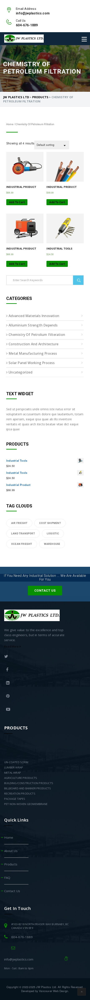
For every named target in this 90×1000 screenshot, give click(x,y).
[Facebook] (37, 670)
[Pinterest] (37, 696)
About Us (11, 851)
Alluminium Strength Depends (33, 325)
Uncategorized (20, 372)
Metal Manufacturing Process (33, 353)
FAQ (7, 877)
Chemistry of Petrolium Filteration (37, 334)
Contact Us (45, 590)
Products (10, 864)
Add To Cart (17, 202)
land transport (23, 533)
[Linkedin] (37, 683)
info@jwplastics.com (18, 959)
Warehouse (52, 544)
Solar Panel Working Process (32, 363)
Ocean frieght (21, 544)
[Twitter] (36, 657)
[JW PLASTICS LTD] (24, 38)
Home (9, 124)
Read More (11, 646)
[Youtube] (37, 709)
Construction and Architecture (33, 344)
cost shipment (50, 523)
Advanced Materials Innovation (34, 315)
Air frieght (19, 523)
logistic (53, 533)
